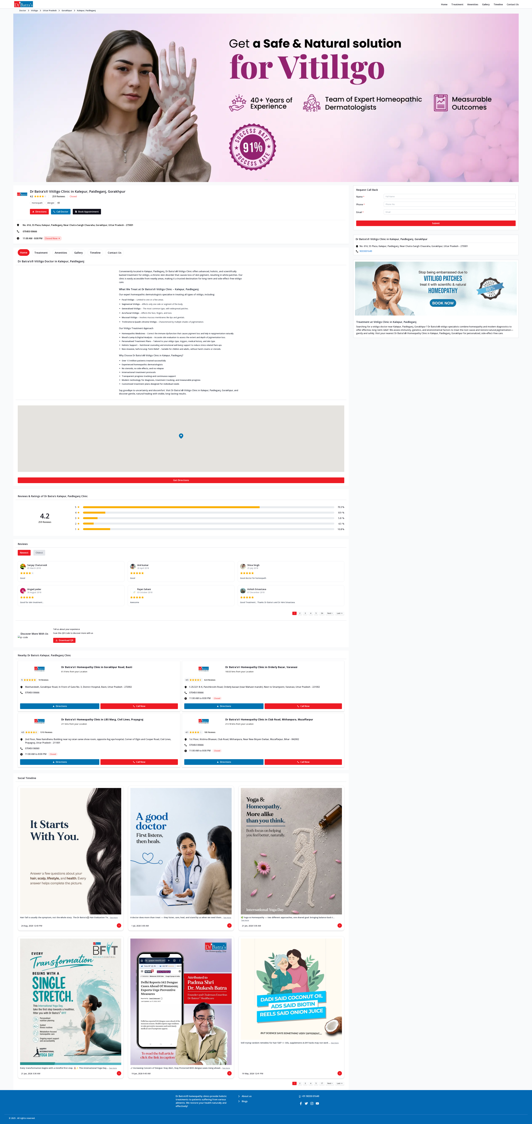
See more (114, 918)
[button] (181, 436)
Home (444, 4)
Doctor (22, 10)
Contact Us (513, 4)
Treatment (457, 4)
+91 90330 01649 (310, 1096)
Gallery (486, 4)
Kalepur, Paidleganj (86, 10)
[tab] (24, 252)
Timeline (498, 4)
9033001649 (366, 251)
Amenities (472, 4)
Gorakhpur (67, 10)
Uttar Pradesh (50, 10)
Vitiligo (34, 10)
